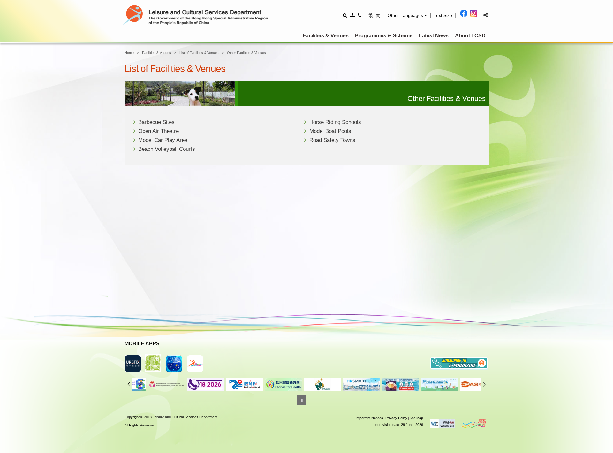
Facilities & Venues (326, 35)
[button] (407, 15)
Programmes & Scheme (383, 35)
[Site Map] (352, 15)
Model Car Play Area (162, 140)
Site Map (416, 418)
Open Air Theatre (158, 131)
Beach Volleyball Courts (166, 149)
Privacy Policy (396, 418)
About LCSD (470, 35)
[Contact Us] (359, 15)
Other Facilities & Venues (246, 53)
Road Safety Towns (332, 140)
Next (484, 384)
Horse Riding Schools (335, 122)
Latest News (434, 35)
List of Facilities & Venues (199, 53)
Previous (129, 384)
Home (129, 53)
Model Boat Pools (330, 131)
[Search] (345, 15)
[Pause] (301, 400)
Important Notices (369, 418)
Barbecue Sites (156, 122)
